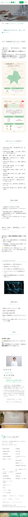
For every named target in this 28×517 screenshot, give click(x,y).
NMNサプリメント (7, 485)
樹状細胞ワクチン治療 (21, 478)
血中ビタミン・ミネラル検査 (8, 481)
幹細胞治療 (5, 454)
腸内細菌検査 (6, 476)
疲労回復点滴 (19, 460)
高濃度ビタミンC (19, 463)
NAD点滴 (18, 454)
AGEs (4, 487)
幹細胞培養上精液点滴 (21, 465)
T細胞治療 (18, 476)
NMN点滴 (18, 451)
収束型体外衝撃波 (7, 456)
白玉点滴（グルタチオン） (21, 457)
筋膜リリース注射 (7, 459)
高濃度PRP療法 (6, 451)
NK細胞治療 (18, 473)
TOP (3, 23)
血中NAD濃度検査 (7, 478)
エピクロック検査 (7, 490)
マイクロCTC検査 (7, 492)
